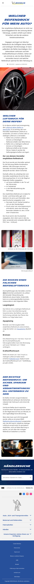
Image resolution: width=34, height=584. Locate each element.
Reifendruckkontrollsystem (12, 421)
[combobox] (17, 477)
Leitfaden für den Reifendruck (15, 488)
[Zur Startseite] (19, 2)
